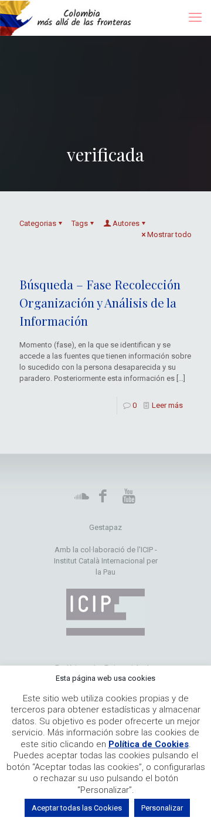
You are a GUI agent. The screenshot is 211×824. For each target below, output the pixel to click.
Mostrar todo (169, 234)
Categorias (37, 223)
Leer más (167, 405)
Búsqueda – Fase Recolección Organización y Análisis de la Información (100, 302)
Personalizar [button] (162, 807)
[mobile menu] (195, 18)
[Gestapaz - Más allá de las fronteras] (72, 17)
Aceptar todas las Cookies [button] (77, 807)
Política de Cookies (148, 744)
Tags (80, 223)
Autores (126, 223)
